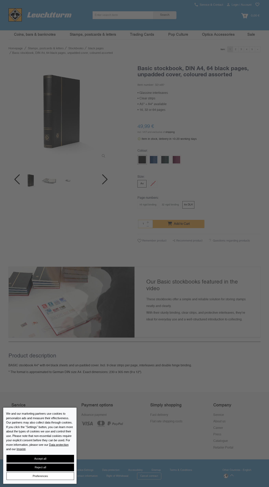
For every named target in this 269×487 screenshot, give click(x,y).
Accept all (40, 458)
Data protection (59, 444)
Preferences (40, 476)
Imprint (21, 449)
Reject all (40, 467)
